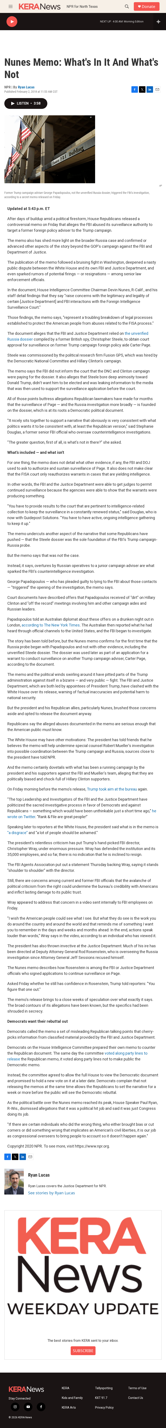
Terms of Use (137, 1388)
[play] (11, 21)
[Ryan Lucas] (14, 1182)
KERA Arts (69, 1407)
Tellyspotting (104, 1388)
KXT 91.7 (101, 1398)
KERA (65, 1388)
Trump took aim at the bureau (112, 789)
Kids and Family (72, 1398)
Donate (148, 6)
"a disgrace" (17, 832)
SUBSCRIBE (83, 1350)
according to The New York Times (51, 625)
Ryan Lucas (26, 87)
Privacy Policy (104, 1407)
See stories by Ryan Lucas (51, 1192)
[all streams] (159, 21)
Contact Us (135, 1398)
